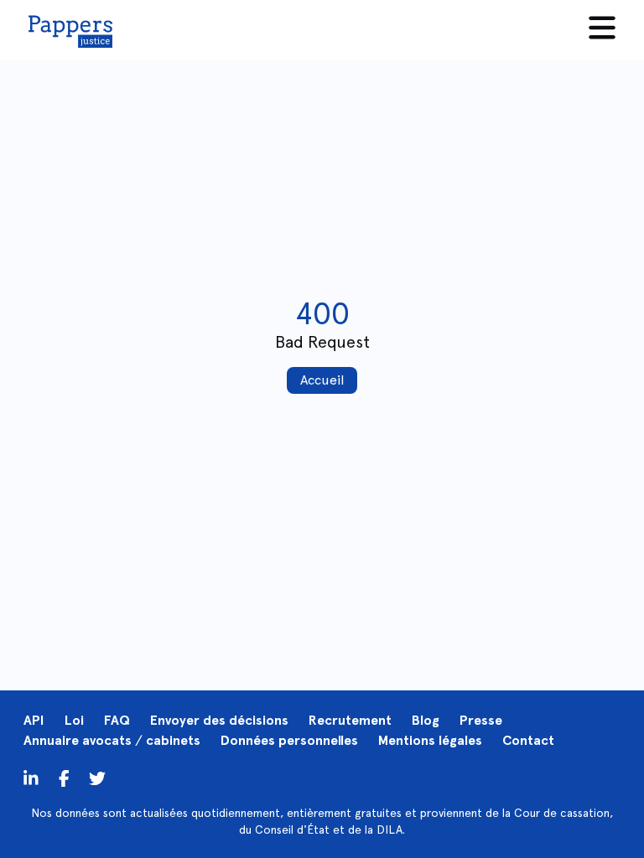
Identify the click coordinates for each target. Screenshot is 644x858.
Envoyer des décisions (219, 720)
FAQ (117, 720)
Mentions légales (430, 740)
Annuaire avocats (77, 740)
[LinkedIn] (31, 778)
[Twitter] (64, 778)
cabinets (173, 740)
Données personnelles (289, 740)
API (33, 720)
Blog (425, 720)
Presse (481, 720)
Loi (74, 720)
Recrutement (350, 720)
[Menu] (602, 28)
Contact (528, 740)
